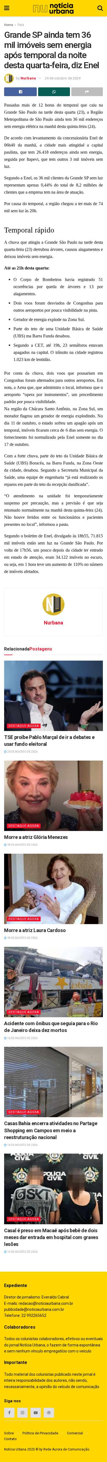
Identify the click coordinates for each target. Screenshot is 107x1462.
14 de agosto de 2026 (22, 1251)
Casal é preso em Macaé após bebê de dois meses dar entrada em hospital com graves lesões (51, 1237)
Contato (10, 1439)
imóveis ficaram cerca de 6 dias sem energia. (60, 430)
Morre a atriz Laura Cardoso (35, 930)
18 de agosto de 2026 (22, 844)
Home (8, 25)
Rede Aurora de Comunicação (66, 1449)
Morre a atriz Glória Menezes (36, 837)
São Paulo (44, 119)
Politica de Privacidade (40, 1433)
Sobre (9, 1433)
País (21, 25)
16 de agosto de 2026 (22, 1038)
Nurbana (28, 78)
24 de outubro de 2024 (62, 78)
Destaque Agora (24, 726)
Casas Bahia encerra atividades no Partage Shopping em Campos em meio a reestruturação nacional (50, 1130)
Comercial (75, 1433)
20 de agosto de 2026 (22, 751)
